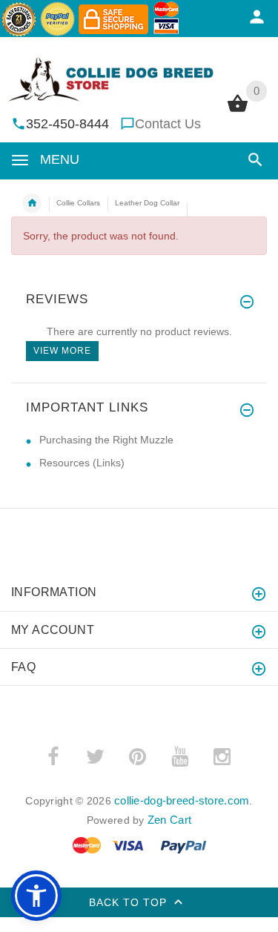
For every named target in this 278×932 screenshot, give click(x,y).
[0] (237, 110)
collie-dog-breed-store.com (181, 800)
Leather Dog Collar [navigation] (147, 203)
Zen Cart (169, 819)
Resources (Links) (82, 463)
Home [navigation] (32, 203)
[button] (252, 159)
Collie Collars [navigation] (78, 203)
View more (62, 351)
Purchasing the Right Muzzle (106, 440)
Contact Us (168, 123)
